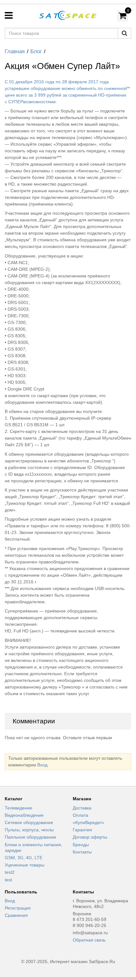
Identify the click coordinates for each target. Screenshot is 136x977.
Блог (36, 51)
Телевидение (18, 807)
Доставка (82, 807)
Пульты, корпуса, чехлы (29, 829)
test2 (10, 872)
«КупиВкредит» (88, 822)
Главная (15, 51)
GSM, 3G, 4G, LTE (23, 857)
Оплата (80, 815)
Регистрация (18, 907)
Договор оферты (90, 837)
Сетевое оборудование (29, 822)
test (8, 879)
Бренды (81, 844)
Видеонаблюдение (24, 815)
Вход (42, 764)
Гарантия (82, 829)
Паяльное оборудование (30, 837)
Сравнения (16, 915)
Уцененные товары (24, 864)
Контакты (82, 851)
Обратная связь (89, 939)
